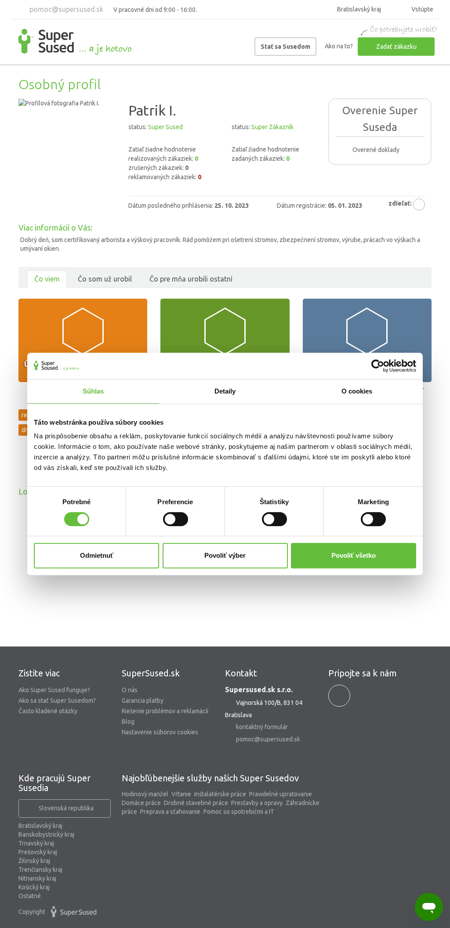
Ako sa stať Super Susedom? (57, 700)
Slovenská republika (66, 808)
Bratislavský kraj (40, 825)
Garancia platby (142, 700)
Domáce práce (141, 802)
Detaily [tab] (225, 391)
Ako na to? (339, 46)
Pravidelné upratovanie (280, 794)
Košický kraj (34, 887)
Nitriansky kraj (37, 878)
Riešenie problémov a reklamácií (165, 711)
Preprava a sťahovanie (170, 811)
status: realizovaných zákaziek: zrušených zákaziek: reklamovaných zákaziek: (164, 152)
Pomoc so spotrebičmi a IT (238, 811)
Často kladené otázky (47, 711)
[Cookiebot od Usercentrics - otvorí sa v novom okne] (377, 365)
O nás (130, 689)
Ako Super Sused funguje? (54, 689)
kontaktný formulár (262, 726)
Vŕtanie (181, 794)
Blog (128, 721)
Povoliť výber (225, 555)
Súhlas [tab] (93, 391)
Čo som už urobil (105, 279)
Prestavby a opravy (257, 802)
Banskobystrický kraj (46, 834)
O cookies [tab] (357, 391)
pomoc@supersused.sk (65, 9)
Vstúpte (421, 9)
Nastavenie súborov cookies (160, 732)
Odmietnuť (96, 555)
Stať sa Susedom (285, 46)
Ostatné (29, 895)
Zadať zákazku (396, 46)
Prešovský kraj (37, 852)
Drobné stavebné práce (196, 802)
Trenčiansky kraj (40, 869)
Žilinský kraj (34, 860)
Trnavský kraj (36, 843)
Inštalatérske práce (220, 794)
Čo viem (47, 279)
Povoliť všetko (353, 555)
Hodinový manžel (145, 794)
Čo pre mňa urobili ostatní (190, 279)
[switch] (175, 519)
